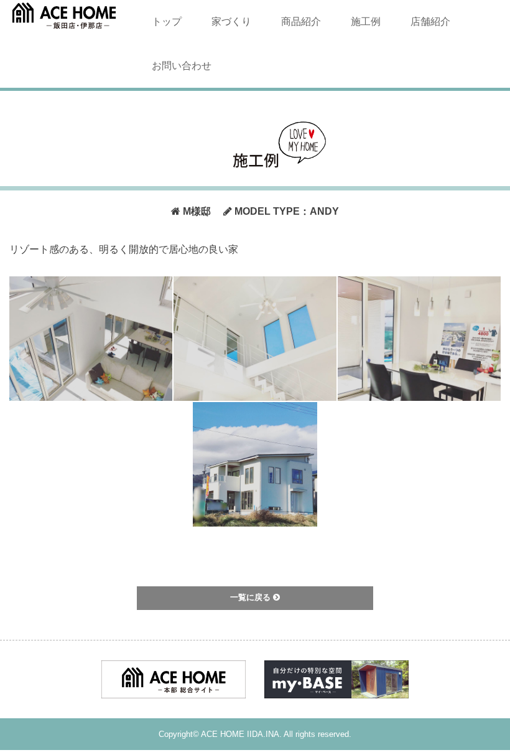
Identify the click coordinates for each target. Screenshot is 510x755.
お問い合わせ (181, 65)
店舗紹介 (430, 21)
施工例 (366, 21)
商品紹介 (301, 21)
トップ (167, 21)
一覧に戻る (251, 597)
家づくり (231, 21)
